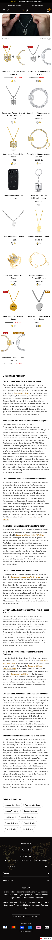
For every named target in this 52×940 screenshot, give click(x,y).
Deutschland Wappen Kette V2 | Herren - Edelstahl (13, 114)
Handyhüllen (9, 817)
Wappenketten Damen (33, 805)
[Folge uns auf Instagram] (23, 849)
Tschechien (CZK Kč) (19, 916)
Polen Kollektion (10, 829)
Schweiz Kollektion (11, 823)
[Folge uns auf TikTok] (28, 849)
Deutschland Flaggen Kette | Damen (13, 317)
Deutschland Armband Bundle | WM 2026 (13, 359)
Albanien (6, 519)
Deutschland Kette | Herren (13, 237)
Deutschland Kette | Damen (38, 237)
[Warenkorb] (48, 10)
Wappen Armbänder (12, 811)
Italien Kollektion (27, 829)
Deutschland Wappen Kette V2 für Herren (30, 535)
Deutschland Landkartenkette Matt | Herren (38, 317)
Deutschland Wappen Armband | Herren (39, 114)
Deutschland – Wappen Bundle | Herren (38, 73)
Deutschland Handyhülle (13, 195)
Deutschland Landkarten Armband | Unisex (38, 276)
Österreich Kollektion (26, 817)
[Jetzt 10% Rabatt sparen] (46, 866)
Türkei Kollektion (29, 823)
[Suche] (8, 10)
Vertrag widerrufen (26, 931)
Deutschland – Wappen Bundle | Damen (13, 73)
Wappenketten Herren (12, 805)
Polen (39, 517)
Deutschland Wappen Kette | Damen (13, 155)
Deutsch (34, 916)
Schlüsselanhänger (30, 811)
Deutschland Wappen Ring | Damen (13, 276)
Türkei (31, 517)
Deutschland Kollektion (22, 393)
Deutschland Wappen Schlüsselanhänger (38, 196)
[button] (46, 938)
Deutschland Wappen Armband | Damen (39, 155)
